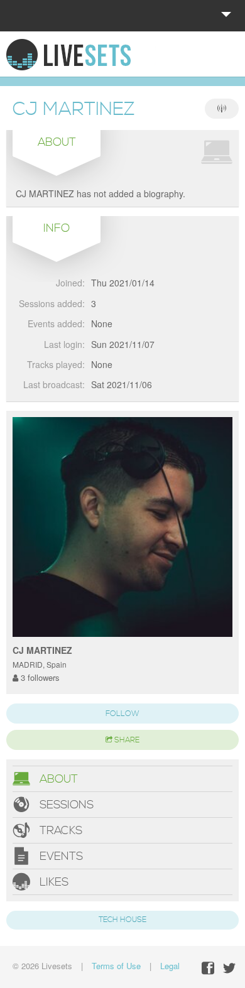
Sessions (65, 805)
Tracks (59, 830)
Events (59, 856)
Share (125, 740)
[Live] (222, 109)
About (57, 779)
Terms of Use (116, 966)
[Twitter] (229, 968)
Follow (122, 714)
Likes (52, 882)
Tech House (122, 920)
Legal (170, 966)
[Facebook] (208, 968)
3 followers (39, 677)
